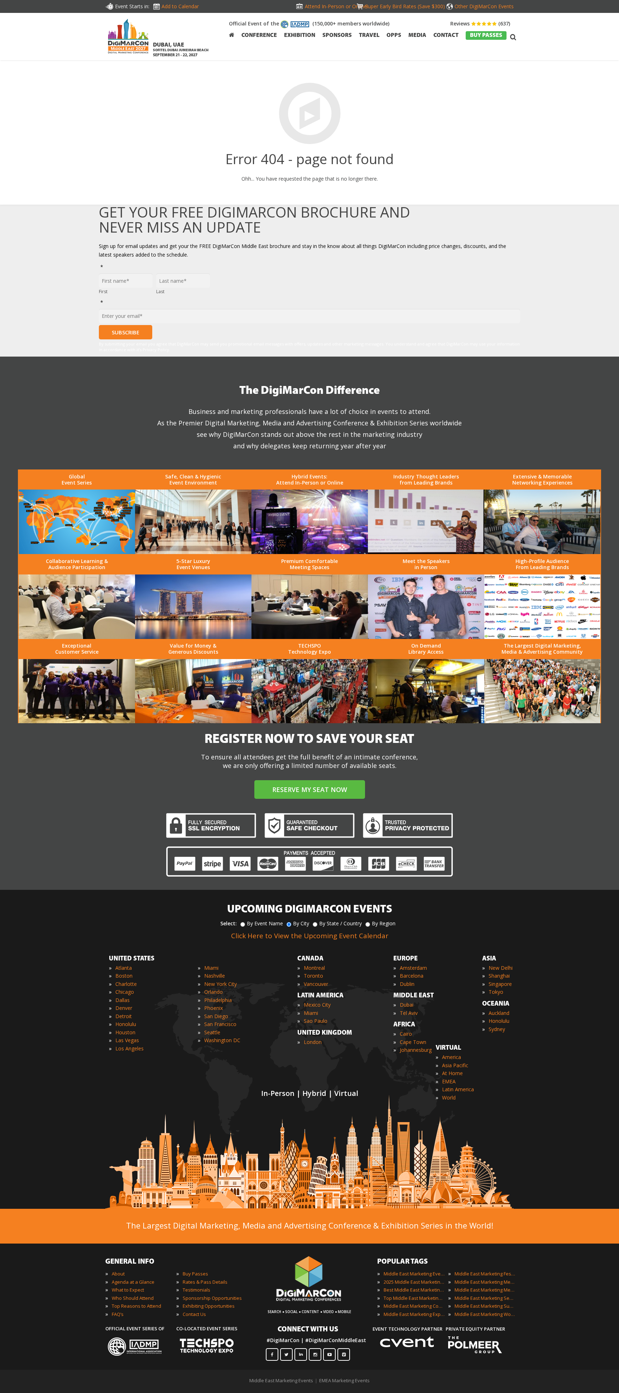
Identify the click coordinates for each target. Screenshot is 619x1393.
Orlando (213, 991)
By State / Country (340, 923)
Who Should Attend (133, 1298)
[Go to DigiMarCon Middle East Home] (128, 37)
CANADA (310, 959)
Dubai (406, 1004)
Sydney (497, 1029)
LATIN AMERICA (320, 996)
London (313, 1042)
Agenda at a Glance (133, 1282)
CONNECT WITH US (308, 1329)
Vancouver (316, 984)
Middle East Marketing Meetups (485, 1290)
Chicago (124, 991)
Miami (211, 967)
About (118, 1273)
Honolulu (125, 1024)
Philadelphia (218, 1000)
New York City (220, 984)
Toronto (313, 975)
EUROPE (405, 959)
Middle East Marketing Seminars (485, 1298)
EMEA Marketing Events (344, 1380)
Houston (125, 1032)
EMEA (449, 1081)
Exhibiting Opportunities (209, 1306)
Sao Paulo (315, 1020)
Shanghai (499, 975)
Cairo (406, 1033)
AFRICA (404, 1025)
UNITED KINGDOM (324, 1033)
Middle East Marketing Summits (485, 1306)
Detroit (123, 1016)
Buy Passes (195, 1273)
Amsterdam (413, 967)
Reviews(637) (480, 23)
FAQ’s (118, 1314)
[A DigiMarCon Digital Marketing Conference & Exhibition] (315, 1304)
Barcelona (411, 975)
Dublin (407, 984)
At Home (452, 1073)
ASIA (489, 959)
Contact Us (194, 1314)
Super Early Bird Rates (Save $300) (405, 6)
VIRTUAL (448, 1048)
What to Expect (128, 1290)
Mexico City (317, 1004)
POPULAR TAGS (402, 1261)
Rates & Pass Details (205, 1282)
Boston (124, 975)
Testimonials (196, 1290)
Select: (228, 923)
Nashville (214, 975)
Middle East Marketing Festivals (485, 1273)
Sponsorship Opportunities (212, 1298)
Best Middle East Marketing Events (414, 1290)
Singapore (500, 984)
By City (301, 923)
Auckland (499, 1013)
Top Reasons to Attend (136, 1306)
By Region (383, 923)
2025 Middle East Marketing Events (414, 1282)
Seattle (212, 1032)
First (103, 291)
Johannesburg (416, 1049)
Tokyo (496, 991)
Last (160, 291)
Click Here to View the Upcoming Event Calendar (309, 935)
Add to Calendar (180, 6)
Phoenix (213, 1008)
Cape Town (413, 1042)
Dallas (122, 1000)
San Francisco (220, 1024)
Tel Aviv (409, 1013)
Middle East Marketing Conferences (414, 1306)
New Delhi (501, 967)
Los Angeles (129, 1048)
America (451, 1057)
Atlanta (123, 967)
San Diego (216, 1016)
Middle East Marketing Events (414, 1273)
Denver (123, 1008)
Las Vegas (127, 1040)
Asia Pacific (455, 1065)
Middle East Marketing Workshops (485, 1314)
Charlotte (126, 984)
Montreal (314, 967)
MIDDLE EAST (413, 996)
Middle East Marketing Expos (414, 1314)
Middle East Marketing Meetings (485, 1282)
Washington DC (222, 1040)
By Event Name (265, 923)
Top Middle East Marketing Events (414, 1298)
